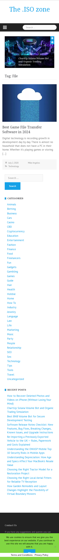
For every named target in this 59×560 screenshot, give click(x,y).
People (11, 343)
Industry (11, 307)
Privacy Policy (41, 555)
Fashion (11, 245)
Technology (13, 166)
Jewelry (11, 312)
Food (10, 253)
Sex (9, 356)
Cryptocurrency (16, 231)
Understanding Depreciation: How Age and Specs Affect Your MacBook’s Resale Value (30, 461)
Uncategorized (15, 379)
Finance (11, 249)
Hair (9, 285)
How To (11, 303)
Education (12, 235)
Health (11, 289)
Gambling (12, 271)
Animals (11, 204)
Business (12, 213)
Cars (9, 218)
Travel (10, 374)
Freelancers (13, 258)
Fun (9, 262)
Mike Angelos (34, 162)
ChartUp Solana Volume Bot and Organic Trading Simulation (33, 61)
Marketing (13, 330)
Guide (10, 280)
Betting (11, 209)
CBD (9, 226)
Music (10, 334)
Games (11, 276)
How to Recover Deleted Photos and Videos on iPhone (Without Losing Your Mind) (29, 399)
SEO (9, 352)
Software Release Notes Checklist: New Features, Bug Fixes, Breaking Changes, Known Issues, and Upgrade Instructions (30, 428)
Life (9, 325)
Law (9, 321)
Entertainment (15, 240)
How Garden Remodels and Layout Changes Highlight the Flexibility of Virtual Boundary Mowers (27, 490)
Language (12, 316)
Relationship (14, 347)
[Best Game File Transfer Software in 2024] (29, 102)
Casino (10, 222)
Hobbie (11, 294)
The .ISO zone (29, 9)
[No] (55, 546)
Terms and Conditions (22, 555)
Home (10, 298)
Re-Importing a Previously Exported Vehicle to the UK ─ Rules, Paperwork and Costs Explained (29, 440)
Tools (10, 370)
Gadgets (11, 267)
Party (10, 338)
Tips (9, 365)
